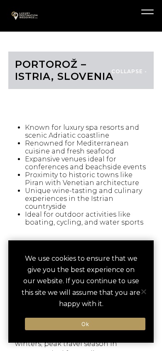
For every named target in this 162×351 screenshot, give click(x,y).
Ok (85, 324)
